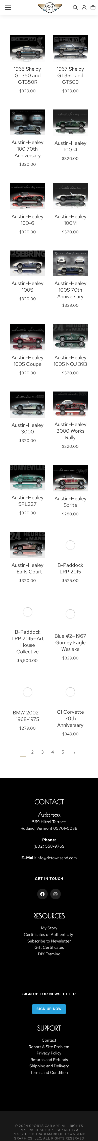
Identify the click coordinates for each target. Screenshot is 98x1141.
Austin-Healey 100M (70, 219)
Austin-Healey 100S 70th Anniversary (70, 290)
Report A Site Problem (49, 1046)
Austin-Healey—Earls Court (27, 568)
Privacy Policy (49, 1053)
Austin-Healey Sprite (70, 501)
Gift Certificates (49, 947)
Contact (49, 1040)
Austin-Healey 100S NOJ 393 (70, 360)
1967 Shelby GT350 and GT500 (70, 75)
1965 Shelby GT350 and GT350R (27, 75)
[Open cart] (92, 7)
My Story (49, 928)
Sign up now (49, 1009)
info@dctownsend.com (56, 857)
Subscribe (36, 941)
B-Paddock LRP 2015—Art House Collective (28, 642)
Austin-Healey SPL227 (27, 500)
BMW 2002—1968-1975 (27, 715)
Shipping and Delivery (49, 1066)
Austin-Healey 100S (27, 286)
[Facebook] (42, 894)
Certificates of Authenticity (49, 934)
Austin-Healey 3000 (27, 428)
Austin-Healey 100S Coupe (27, 360)
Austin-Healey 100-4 (70, 146)
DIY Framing (49, 954)
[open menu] (8, 8)
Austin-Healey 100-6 (27, 219)
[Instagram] (55, 894)
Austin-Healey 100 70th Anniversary (27, 149)
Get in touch (49, 879)
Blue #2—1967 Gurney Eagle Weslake (70, 642)
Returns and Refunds (49, 1059)
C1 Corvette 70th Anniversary (70, 718)
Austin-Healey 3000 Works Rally (70, 431)
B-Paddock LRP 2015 (70, 568)
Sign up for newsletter (49, 994)
